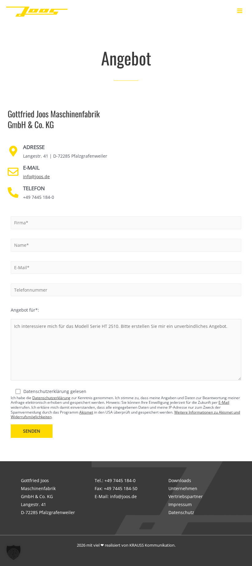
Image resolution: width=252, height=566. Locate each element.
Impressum (180, 504)
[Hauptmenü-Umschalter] (240, 11)
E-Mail (224, 402)
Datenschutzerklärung (51, 397)
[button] (13, 552)
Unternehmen (182, 488)
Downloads (179, 480)
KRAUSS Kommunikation (152, 545)
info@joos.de (36, 176)
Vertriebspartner (185, 496)
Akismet (86, 412)
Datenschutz (181, 512)
